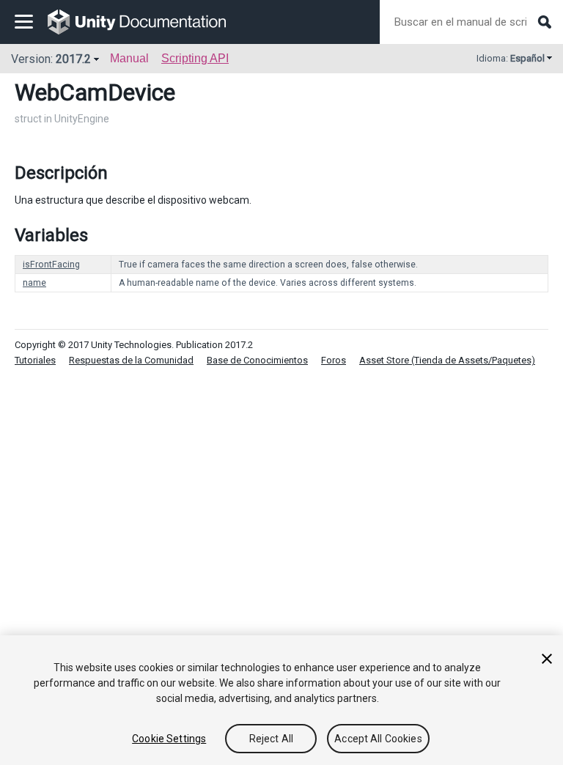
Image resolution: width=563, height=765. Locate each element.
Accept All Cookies (378, 738)
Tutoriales (35, 360)
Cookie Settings (169, 738)
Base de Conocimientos (257, 360)
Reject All (271, 738)
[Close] (547, 659)
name (34, 283)
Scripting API (195, 58)
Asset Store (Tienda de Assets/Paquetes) (447, 360)
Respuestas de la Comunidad (131, 360)
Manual (129, 58)
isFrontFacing (51, 264)
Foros (333, 360)
